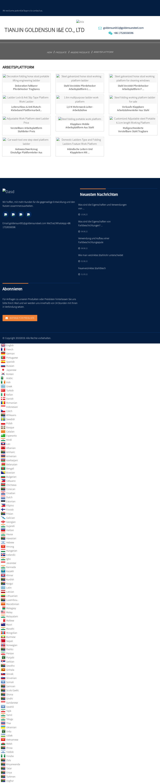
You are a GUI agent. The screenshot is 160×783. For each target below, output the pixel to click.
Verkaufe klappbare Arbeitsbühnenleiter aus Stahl (133, 108)
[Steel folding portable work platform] (79, 119)
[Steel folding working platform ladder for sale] (133, 99)
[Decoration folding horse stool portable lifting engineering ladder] (26, 78)
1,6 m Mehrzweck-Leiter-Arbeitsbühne (80, 108)
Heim (49, 52)
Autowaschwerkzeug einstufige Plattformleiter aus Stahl (26, 152)
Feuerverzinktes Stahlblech (92, 268)
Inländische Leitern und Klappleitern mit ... (79, 151)
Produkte (60, 52)
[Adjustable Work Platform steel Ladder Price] (26, 121)
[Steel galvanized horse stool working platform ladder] (79, 78)
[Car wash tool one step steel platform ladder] (26, 142)
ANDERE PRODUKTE (80, 52)
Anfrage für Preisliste (22, 317)
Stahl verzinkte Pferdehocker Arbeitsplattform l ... (80, 87)
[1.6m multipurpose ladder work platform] (79, 99)
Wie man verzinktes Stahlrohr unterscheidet (100, 255)
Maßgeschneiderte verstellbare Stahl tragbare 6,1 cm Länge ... (133, 131)
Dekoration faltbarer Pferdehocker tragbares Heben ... (26, 89)
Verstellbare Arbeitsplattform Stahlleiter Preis (26, 130)
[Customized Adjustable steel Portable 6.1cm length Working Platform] (133, 121)
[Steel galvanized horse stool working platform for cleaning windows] (133, 78)
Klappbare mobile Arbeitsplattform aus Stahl (80, 126)
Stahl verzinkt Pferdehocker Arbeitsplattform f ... (133, 87)
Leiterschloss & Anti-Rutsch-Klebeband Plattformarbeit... (26, 108)
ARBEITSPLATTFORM (103, 51)
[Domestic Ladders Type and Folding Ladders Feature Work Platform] (79, 142)
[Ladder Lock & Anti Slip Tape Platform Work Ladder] (26, 99)
